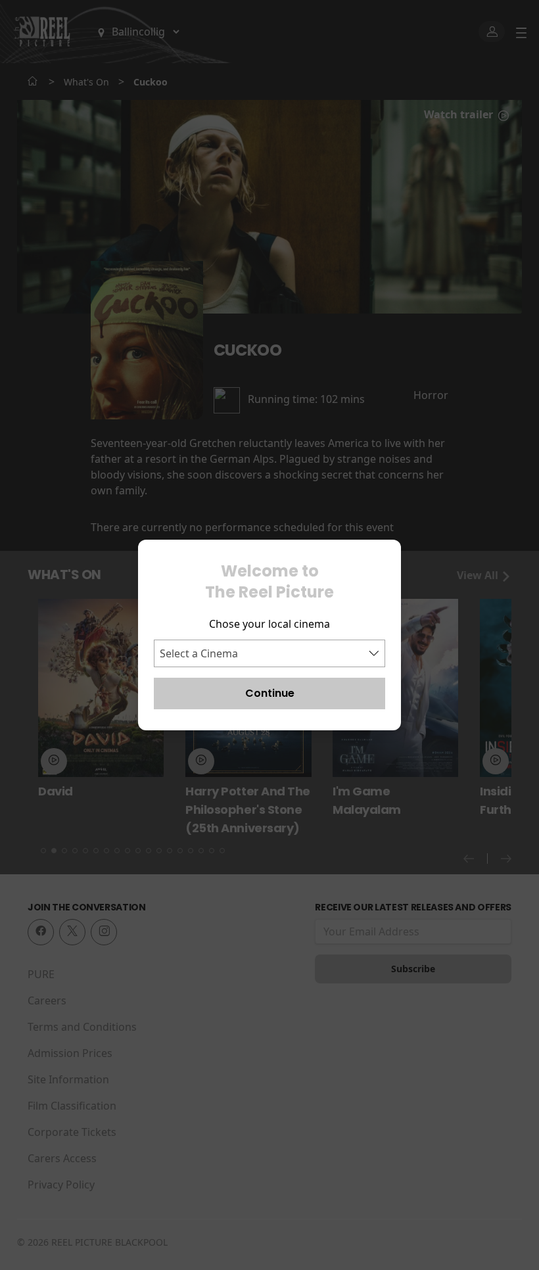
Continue (269, 693)
